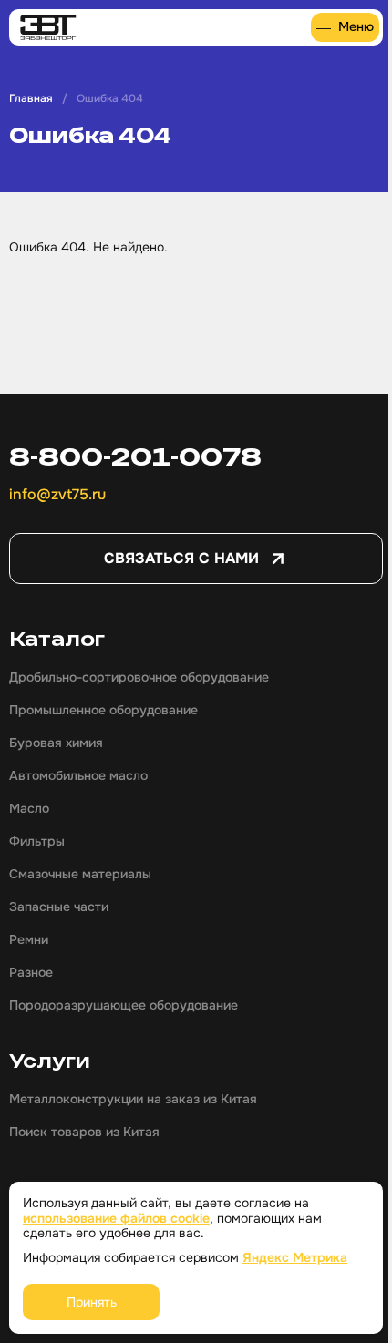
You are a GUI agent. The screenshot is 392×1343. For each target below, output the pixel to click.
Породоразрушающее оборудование (123, 1005)
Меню (356, 26)
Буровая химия (56, 742)
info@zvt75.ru (57, 494)
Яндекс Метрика (294, 1257)
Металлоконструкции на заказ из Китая (133, 1099)
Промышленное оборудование (103, 710)
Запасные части (58, 906)
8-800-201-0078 (135, 456)
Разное (31, 972)
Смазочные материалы (80, 874)
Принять (92, 1302)
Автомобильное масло (78, 775)
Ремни (28, 939)
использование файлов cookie (116, 1218)
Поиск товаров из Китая (84, 1131)
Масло (29, 808)
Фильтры (37, 841)
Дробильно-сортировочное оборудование (139, 677)
